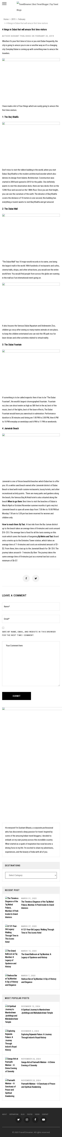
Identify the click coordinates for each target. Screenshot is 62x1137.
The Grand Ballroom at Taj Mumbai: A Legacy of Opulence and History (36, 956)
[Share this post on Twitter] (35, 578)
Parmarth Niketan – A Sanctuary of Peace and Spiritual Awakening (38, 1085)
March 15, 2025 (29, 951)
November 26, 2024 (31, 1059)
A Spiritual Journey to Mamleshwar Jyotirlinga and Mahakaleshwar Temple (37, 1011)
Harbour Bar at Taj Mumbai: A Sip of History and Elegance (38, 980)
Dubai (28, 41)
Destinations (13, 1114)
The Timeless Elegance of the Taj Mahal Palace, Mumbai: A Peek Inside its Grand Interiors (37, 905)
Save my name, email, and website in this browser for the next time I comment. (29, 633)
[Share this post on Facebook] (26, 578)
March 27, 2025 (29, 926)
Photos (29, 1114)
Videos (37, 1114)
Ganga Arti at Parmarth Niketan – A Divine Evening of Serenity (38, 1064)
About (4, 1114)
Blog (23, 1114)
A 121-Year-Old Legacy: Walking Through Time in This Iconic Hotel (37, 931)
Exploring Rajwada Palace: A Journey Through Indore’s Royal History (36, 1036)
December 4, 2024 (30, 1031)
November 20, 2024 (31, 1080)
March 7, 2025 (28, 976)
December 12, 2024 (30, 1006)
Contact (45, 1114)
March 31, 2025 (29, 898)
